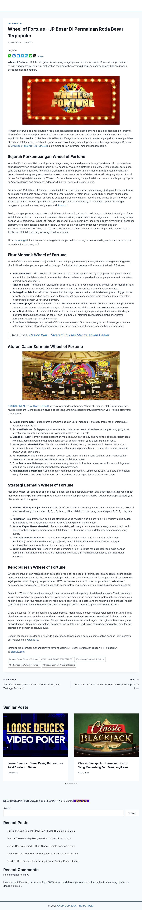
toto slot (62, 205)
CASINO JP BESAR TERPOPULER (56, 659)
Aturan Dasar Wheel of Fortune (23, 659)
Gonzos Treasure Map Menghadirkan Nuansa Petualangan (39, 838)
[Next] (134, 747)
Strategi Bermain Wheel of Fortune (59, 665)
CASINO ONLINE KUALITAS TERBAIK (28, 406)
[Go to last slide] (8, 747)
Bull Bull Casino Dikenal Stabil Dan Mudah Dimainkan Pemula (41, 831)
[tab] (65, 783)
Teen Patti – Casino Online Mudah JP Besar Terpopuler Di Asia (107, 684)
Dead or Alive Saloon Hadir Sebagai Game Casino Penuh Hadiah (43, 861)
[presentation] (35, 735)
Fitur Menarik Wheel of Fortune (90, 659)
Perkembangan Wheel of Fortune (24, 665)
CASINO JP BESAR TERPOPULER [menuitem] (29, 145)
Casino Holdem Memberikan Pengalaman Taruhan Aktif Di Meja (42, 853)
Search (7, 808)
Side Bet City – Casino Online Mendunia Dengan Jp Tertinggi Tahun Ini (31, 684)
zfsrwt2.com (18, 651)
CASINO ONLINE (15, 24)
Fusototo (24, 882)
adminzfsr (15, 42)
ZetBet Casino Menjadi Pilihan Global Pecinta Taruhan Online (41, 846)
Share (40, 56)
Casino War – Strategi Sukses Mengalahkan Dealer (69, 335)
